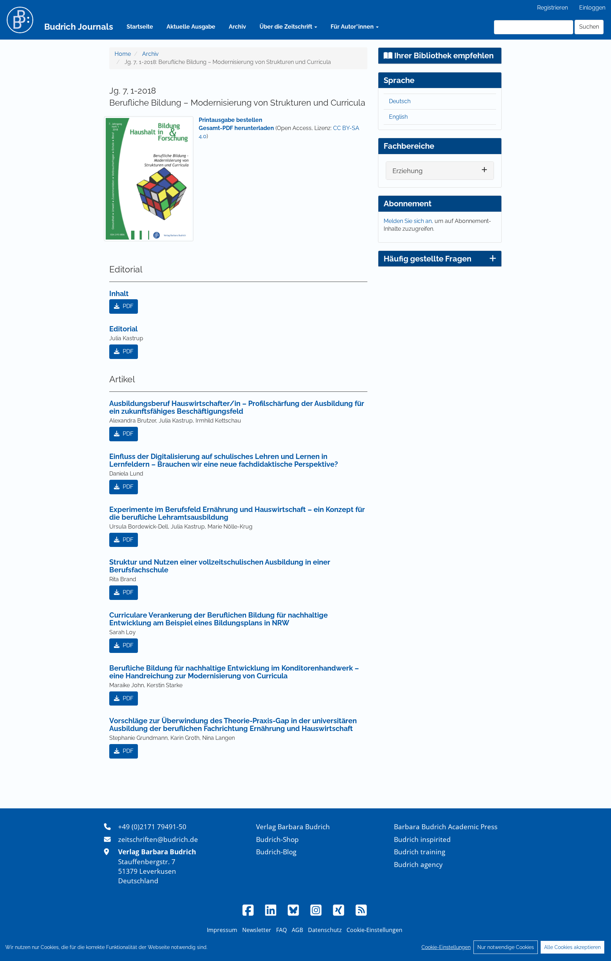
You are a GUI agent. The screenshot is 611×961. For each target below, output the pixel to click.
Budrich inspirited (422, 839)
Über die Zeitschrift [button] (287, 26)
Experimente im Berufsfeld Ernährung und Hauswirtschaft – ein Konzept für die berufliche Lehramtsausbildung (237, 513)
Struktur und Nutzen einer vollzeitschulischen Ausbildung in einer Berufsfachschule (219, 566)
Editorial (123, 329)
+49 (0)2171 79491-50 (152, 826)
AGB (297, 930)
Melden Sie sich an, (409, 221)
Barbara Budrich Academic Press (445, 826)
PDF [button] (127, 306)
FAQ (281, 930)
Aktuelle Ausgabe (191, 26)
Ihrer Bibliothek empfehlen (443, 55)
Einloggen (592, 7)
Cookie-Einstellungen (446, 947)
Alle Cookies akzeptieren (572, 947)
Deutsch (400, 101)
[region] (305, 947)
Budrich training (419, 851)
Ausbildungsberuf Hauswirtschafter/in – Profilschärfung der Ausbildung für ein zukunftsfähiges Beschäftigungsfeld (236, 407)
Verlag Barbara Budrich (293, 826)
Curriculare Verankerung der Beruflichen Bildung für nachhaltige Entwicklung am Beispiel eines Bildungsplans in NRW (218, 619)
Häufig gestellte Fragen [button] (427, 258)
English (398, 116)
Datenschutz (325, 930)
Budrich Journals (78, 27)
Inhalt (119, 293)
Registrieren (552, 7)
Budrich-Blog (276, 851)
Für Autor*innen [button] (353, 26)
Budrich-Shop (277, 839)
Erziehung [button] (407, 171)
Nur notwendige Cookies (505, 947)
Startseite (140, 26)
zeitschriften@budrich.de (158, 839)
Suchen (589, 26)
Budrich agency (418, 864)
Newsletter (256, 930)
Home (123, 54)
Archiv (237, 26)
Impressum (222, 930)
